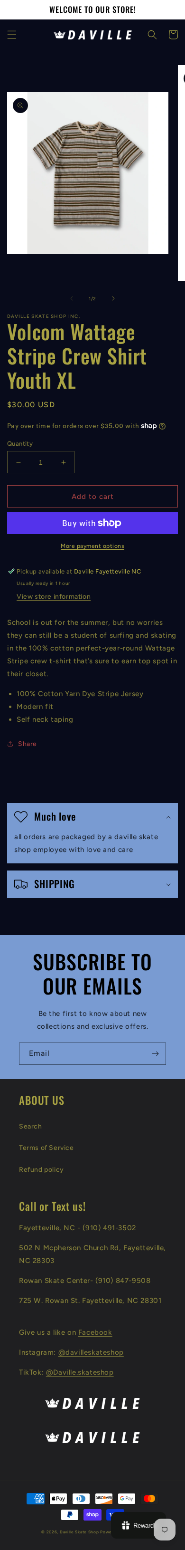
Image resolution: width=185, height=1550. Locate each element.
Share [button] (27, 744)
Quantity (20, 443)
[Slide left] (71, 298)
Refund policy (41, 1170)
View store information (54, 597)
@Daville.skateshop (80, 1372)
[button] (11, 34)
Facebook (95, 1332)
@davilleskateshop (91, 1352)
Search (30, 1126)
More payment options (92, 546)
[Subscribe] (155, 1054)
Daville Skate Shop (79, 1532)
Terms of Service (46, 1148)
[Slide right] (113, 298)
